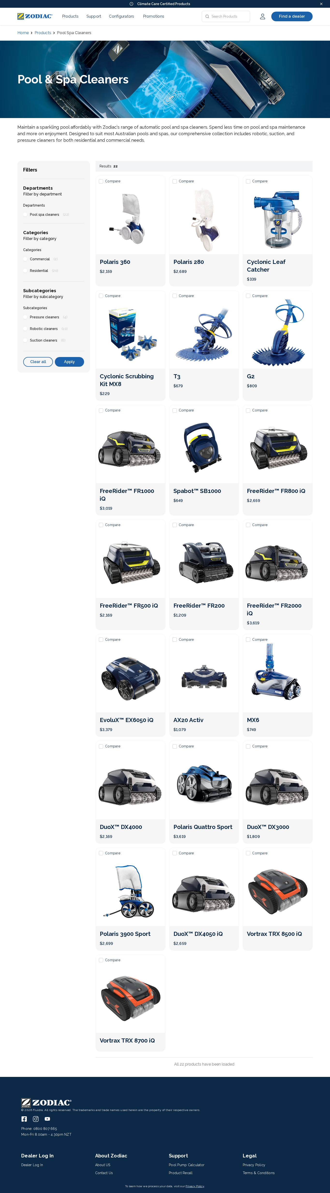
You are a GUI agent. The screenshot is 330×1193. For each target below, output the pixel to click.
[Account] (262, 16)
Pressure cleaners (48, 317)
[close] (321, 4)
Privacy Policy (195, 1186)
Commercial (44, 259)
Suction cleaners (47, 340)
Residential (44, 271)
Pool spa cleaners (49, 214)
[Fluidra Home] (34, 16)
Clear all (38, 361)
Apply (69, 361)
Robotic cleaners (49, 329)
